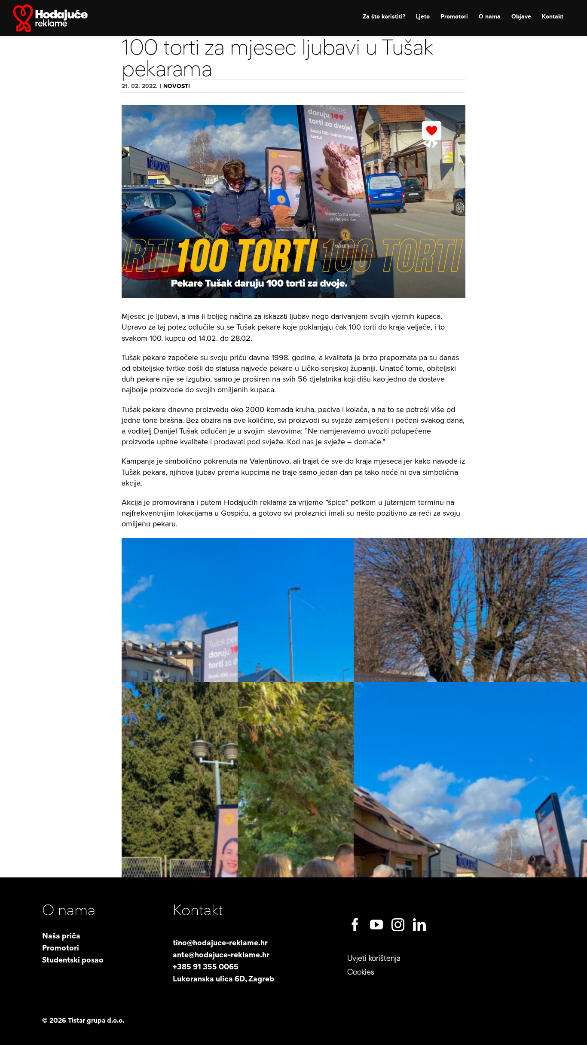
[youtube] (376, 924)
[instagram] (397, 924)
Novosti (176, 86)
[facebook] (355, 924)
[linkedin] (419, 924)
